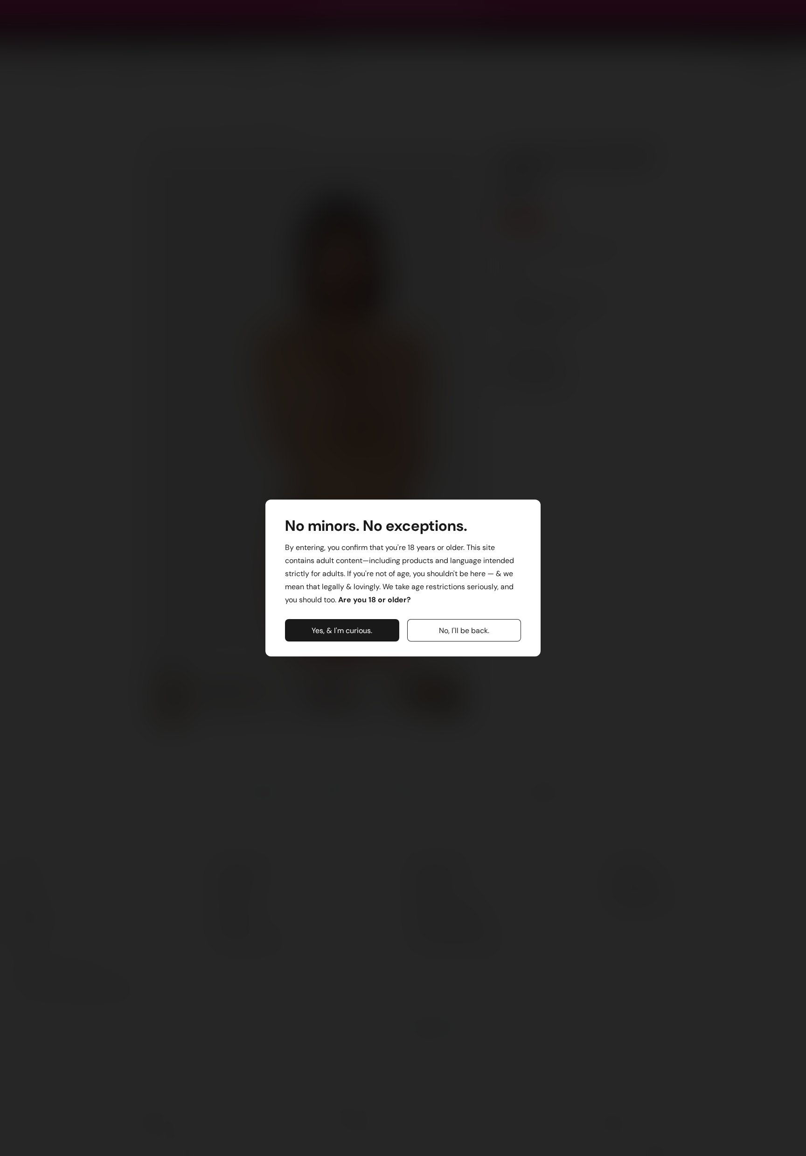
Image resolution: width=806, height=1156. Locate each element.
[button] (342, 630)
